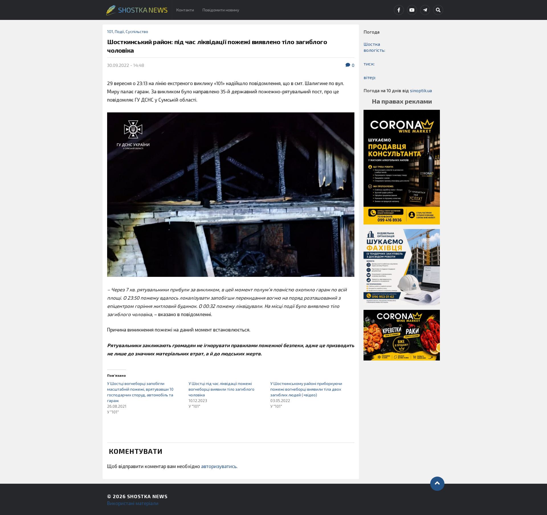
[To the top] (437, 484)
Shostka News (147, 496)
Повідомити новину (221, 9)
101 (110, 31)
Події (119, 31)
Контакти (185, 9)
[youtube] (412, 10)
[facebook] (399, 10)
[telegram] (425, 10)
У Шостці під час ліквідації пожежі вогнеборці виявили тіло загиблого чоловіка (221, 389)
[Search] (438, 10)
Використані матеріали (132, 503)
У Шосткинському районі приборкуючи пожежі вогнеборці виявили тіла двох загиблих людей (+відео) (306, 389)
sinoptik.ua (421, 90)
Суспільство (137, 31)
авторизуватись (218, 466)
